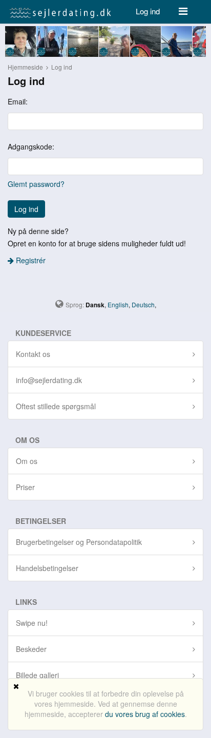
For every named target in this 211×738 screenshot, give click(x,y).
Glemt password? (36, 184)
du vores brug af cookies (145, 714)
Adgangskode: (31, 146)
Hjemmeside (25, 66)
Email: (18, 101)
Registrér (30, 260)
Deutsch (143, 304)
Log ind (148, 11)
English (118, 304)
